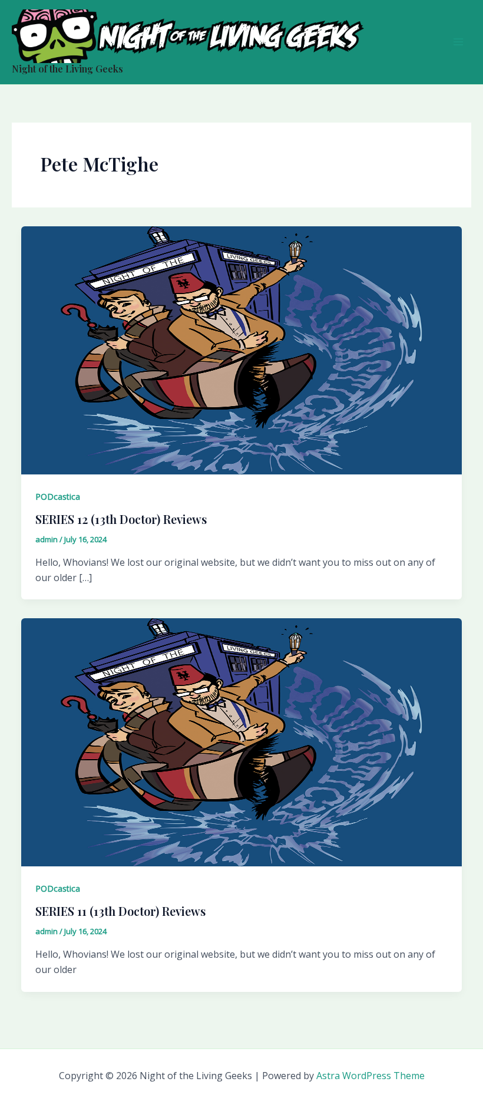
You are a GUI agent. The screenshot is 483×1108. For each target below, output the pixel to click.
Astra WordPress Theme (370, 1075)
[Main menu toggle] (458, 42)
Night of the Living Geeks (67, 68)
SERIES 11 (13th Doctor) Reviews (120, 911)
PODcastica (57, 496)
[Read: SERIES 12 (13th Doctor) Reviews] (241, 349)
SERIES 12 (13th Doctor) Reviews (121, 519)
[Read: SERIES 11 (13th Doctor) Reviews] (241, 741)
